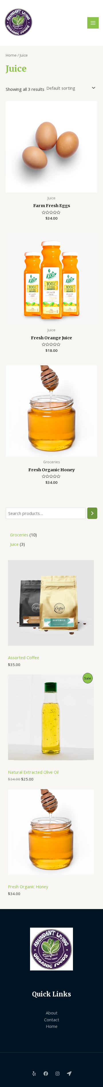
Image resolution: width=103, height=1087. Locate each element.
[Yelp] (34, 1073)
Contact (51, 1019)
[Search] (92, 513)
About (52, 1013)
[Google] (69, 1073)
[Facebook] (45, 1073)
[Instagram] (57, 1073)
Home (11, 55)
